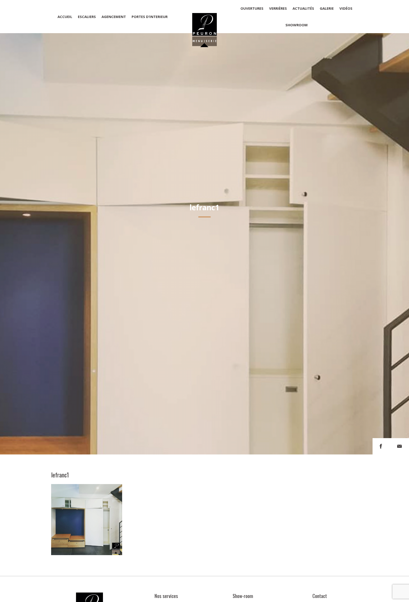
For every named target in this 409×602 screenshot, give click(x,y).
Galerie (327, 8)
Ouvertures (251, 8)
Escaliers (87, 16)
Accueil (65, 16)
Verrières (278, 8)
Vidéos (345, 8)
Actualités (303, 8)
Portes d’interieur (150, 16)
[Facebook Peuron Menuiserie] (381, 446)
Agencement (114, 16)
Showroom (296, 24)
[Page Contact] (399, 446)
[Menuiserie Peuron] (204, 16)
